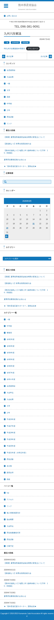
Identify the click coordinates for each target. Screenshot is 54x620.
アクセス (10, 499)
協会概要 (10, 519)
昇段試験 (25, 42)
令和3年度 (10, 346)
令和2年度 (10, 339)
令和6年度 (15, 42)
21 (33, 224)
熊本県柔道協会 (27, 5)
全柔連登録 (11, 70)
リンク (9, 124)
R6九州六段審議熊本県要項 (14, 49)
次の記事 (44, 56)
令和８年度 (11, 379)
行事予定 (10, 546)
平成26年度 (11, 419)
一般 (6, 42)
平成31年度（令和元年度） (17, 453)
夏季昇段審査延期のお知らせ (15, 160)
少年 (8, 110)
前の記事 (10, 56)
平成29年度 (11, 439)
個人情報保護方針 (13, 513)
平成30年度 (11, 446)
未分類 (9, 466)
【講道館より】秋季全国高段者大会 (17, 144)
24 (7, 228)
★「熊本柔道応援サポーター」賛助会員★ (20, 166)
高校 (8, 97)
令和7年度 (10, 373)
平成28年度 (11, 433)
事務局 (9, 333)
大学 (8, 90)
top (8, 493)
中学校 (9, 104)
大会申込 (10, 393)
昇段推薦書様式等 (13, 533)
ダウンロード (33, 49)
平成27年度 (11, 426)
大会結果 (10, 77)
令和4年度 (10, 353)
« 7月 (7, 236)
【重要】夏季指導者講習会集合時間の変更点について (24, 137)
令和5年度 (10, 359)
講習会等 (10, 473)
